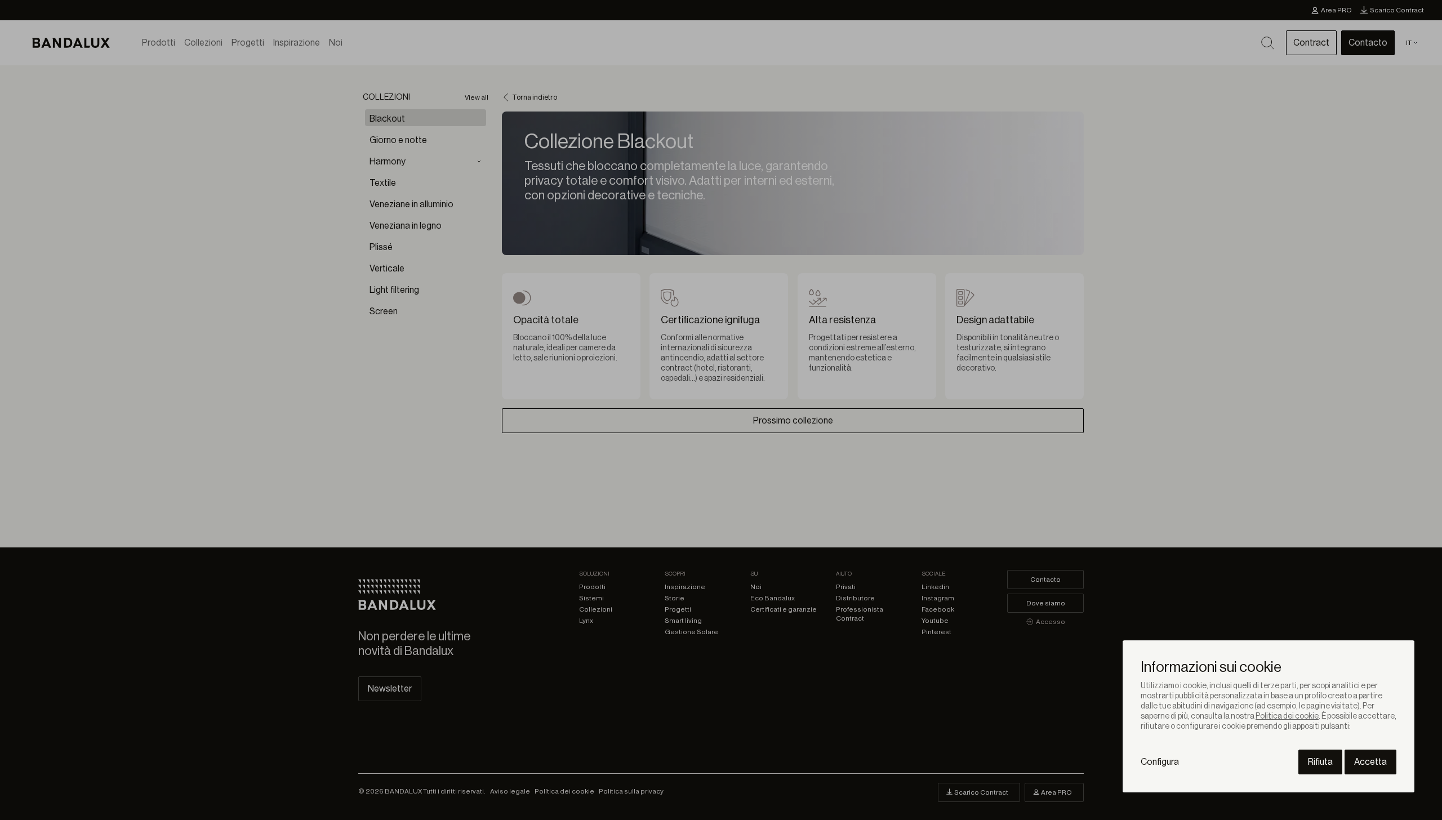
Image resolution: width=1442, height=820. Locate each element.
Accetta (1370, 761)
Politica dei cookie (1287, 716)
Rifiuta (1320, 761)
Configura (1160, 761)
